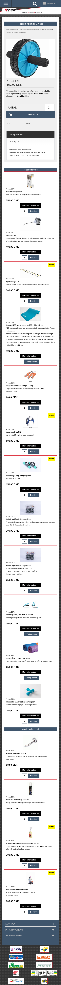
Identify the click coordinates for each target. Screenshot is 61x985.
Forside (9, 29)
